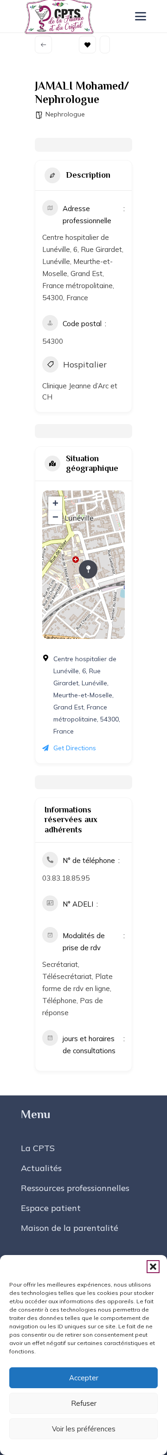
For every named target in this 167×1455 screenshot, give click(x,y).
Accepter (83, 1377)
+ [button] (55, 503)
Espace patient (51, 1208)
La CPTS (38, 1148)
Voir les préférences (84, 1428)
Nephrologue (65, 114)
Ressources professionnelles (75, 1188)
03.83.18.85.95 (66, 878)
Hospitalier (85, 364)
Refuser (83, 1403)
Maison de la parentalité (69, 1228)
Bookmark (87, 44)
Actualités (41, 1168)
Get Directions (74, 748)
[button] (153, 1266)
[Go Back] (43, 44)
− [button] (55, 517)
